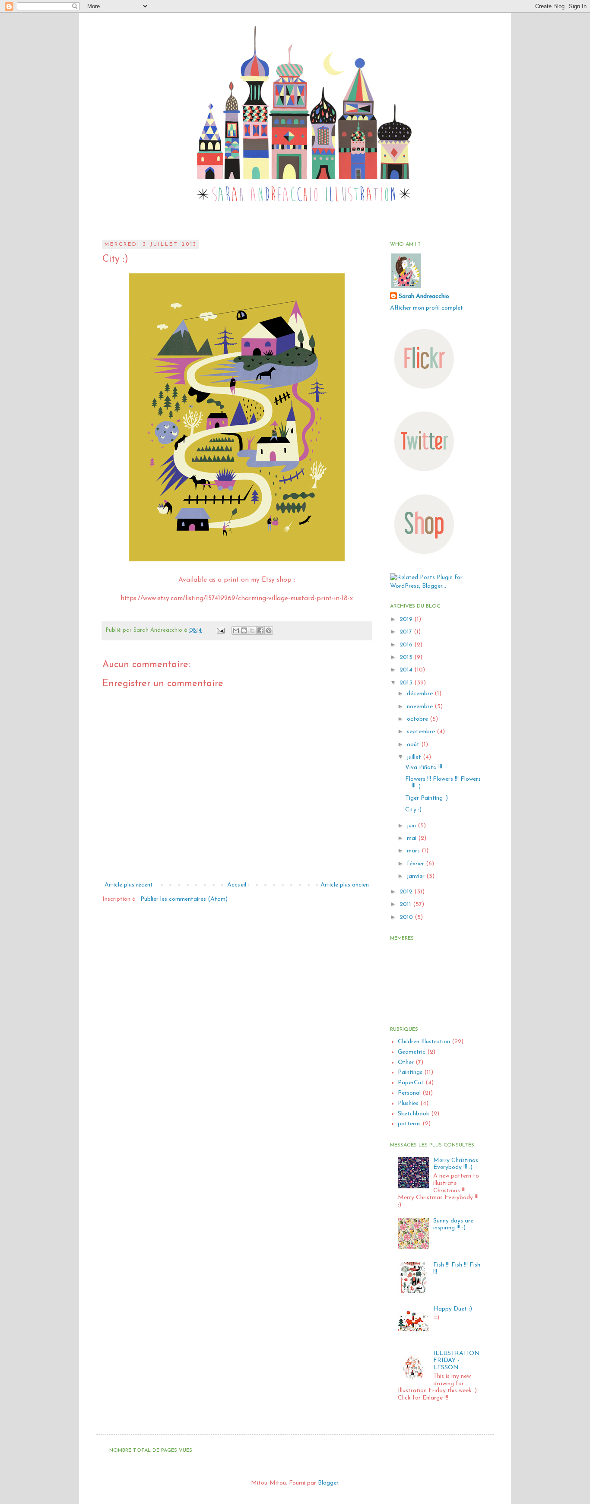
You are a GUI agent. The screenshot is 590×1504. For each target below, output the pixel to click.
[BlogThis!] (244, 630)
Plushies (408, 1103)
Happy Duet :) (452, 1309)
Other (406, 1062)
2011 (406, 904)
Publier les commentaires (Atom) (184, 899)
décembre (421, 693)
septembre (422, 731)
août (414, 744)
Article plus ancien (344, 885)
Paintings (410, 1072)
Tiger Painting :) (426, 798)
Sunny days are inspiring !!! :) (453, 1225)
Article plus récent (129, 885)
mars (414, 851)
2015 (407, 657)
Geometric (411, 1052)
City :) (413, 810)
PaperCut (411, 1083)
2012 (407, 892)
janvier (416, 876)
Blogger (328, 1483)
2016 (407, 645)
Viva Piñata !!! (423, 767)
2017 (407, 632)
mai (412, 838)
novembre (421, 706)
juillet (415, 757)
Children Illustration (424, 1042)
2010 (407, 917)
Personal (409, 1093)
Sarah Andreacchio (424, 296)
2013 (407, 683)
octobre (418, 719)
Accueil (236, 885)
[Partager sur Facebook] (260, 630)
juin (412, 826)
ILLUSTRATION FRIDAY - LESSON (456, 1360)
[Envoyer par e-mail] (236, 630)
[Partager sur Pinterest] (268, 630)
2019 (407, 619)
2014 (407, 670)
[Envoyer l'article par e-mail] (220, 630)
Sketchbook (413, 1114)
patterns (409, 1124)
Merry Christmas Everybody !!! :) (455, 1164)
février (416, 864)
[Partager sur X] (252, 630)
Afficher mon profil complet (426, 308)
